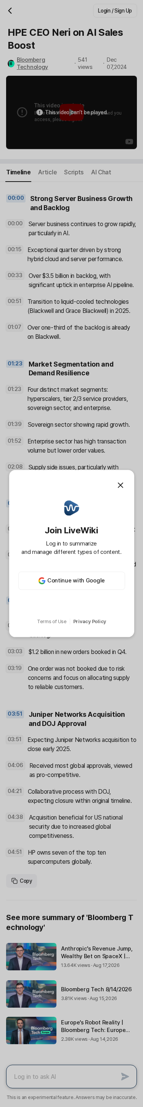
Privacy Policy (89, 621)
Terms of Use (52, 621)
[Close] (120, 485)
